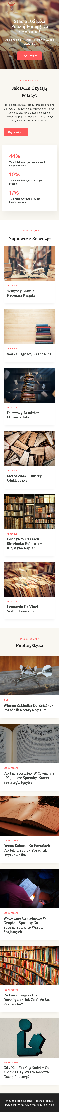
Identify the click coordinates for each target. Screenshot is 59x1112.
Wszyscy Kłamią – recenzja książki (22, 293)
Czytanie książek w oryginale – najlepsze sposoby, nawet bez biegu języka (28, 778)
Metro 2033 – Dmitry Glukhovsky (24, 478)
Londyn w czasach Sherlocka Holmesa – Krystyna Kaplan (24, 543)
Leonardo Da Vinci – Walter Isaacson (24, 608)
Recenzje (12, 286)
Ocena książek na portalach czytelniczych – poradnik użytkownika (26, 850)
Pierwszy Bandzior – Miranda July (24, 415)
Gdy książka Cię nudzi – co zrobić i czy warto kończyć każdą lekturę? (26, 1072)
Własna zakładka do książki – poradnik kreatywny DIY (28, 707)
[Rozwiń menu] (52, 7)
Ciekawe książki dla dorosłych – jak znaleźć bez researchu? (27, 999)
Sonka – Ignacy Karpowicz (29, 354)
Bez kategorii (10, 768)
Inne (5, 700)
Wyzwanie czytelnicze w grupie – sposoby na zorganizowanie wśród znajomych (24, 925)
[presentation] (29, 263)
